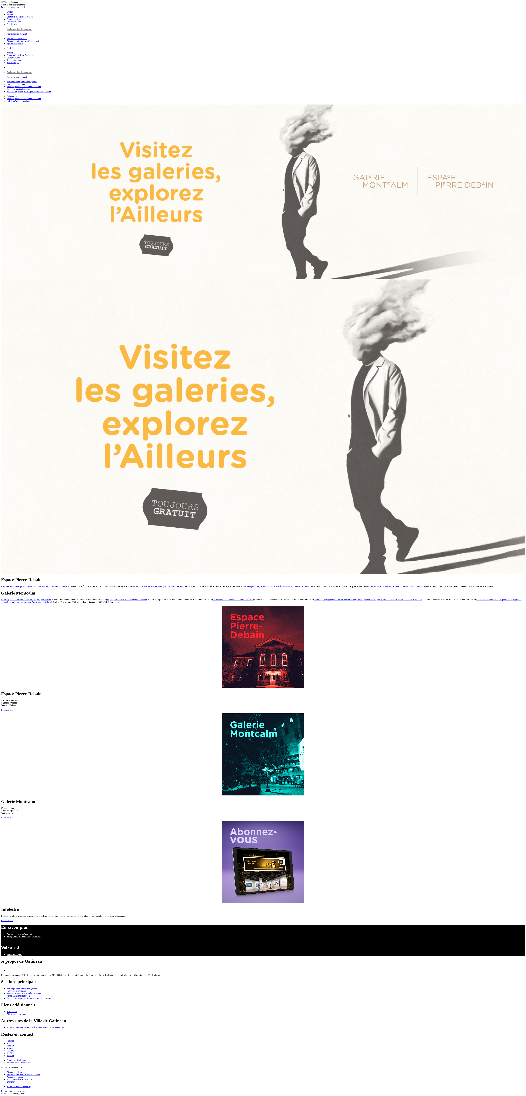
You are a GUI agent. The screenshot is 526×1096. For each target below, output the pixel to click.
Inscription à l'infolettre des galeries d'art (24, 936)
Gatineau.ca (12, 96)
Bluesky (10, 1046)
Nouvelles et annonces (16, 84)
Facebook (11, 1041)
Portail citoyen (13, 24)
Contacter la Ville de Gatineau (20, 17)
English (10, 12)
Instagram (11, 1048)
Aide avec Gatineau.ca (16, 1014)
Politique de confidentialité (18, 1063)
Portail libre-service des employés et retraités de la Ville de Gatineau (36, 1027)
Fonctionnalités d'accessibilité (19, 1079)
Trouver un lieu (13, 19)
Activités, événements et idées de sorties (24, 86)
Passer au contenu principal (13, 7)
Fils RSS (10, 1055)
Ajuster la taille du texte (17, 38)
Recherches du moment (17, 34)
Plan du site (12, 1011)
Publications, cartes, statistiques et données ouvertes (29, 91)
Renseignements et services (18, 89)
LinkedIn (11, 1050)
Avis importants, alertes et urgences (22, 81)
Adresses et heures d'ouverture (20, 934)
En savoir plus (7, 710)
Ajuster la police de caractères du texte (23, 41)
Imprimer (11, 1082)
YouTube (11, 1053)
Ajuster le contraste (15, 43)
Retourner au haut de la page (19, 1086)
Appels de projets (14, 954)
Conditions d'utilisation (16, 1060)
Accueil (10, 14)
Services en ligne (14, 22)
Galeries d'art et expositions (18, 101)
